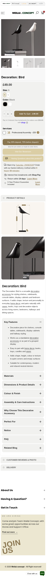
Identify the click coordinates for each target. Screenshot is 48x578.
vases (4, 306)
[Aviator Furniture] (40, 3)
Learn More (32, 179)
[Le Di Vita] (23, 3)
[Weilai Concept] (6, 3)
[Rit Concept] (14, 3)
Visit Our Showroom (23, 152)
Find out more (10, 532)
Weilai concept (18, 567)
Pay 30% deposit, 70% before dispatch (23, 142)
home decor (15, 303)
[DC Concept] (31, 3)
